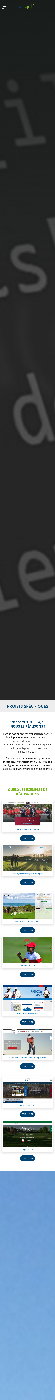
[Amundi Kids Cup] (27, 950)
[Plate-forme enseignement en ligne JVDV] (27, 1042)
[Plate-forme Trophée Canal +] (27, 906)
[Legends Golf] (27, 1134)
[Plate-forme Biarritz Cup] (27, 814)
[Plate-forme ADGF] (27, 1089)
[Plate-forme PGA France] (27, 998)
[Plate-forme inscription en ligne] (27, 858)
